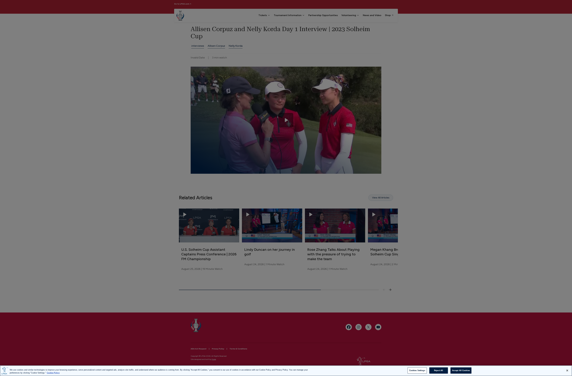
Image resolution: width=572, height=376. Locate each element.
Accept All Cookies (461, 370)
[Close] (567, 370)
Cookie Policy (53, 373)
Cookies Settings (417, 370)
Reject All (438, 370)
